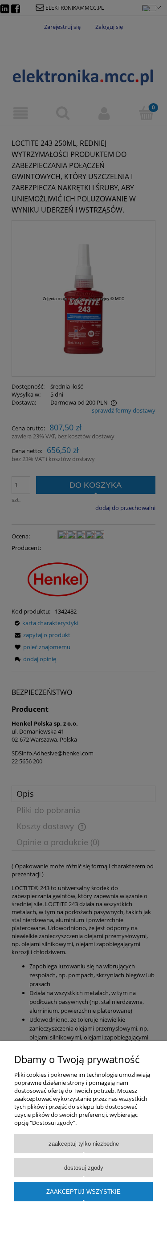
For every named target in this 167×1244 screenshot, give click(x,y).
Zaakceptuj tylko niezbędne (84, 1143)
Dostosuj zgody (83, 1167)
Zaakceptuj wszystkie (83, 1191)
